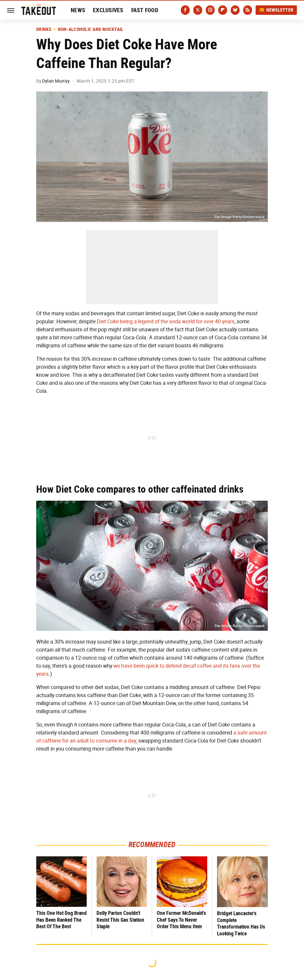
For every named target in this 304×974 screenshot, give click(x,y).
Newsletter (280, 10)
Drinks (43, 29)
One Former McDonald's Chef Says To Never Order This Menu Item (181, 919)
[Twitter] (197, 10)
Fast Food (144, 10)
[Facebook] (185, 10)
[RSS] (247, 10)
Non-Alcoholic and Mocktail (91, 29)
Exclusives (108, 10)
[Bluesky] (235, 10)
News (78, 10)
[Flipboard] (222, 10)
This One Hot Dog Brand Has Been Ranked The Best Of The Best (61, 919)
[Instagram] (210, 10)
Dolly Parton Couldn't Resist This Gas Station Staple (120, 919)
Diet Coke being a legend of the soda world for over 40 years (166, 321)
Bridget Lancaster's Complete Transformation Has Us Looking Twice (241, 923)
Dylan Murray (55, 81)
